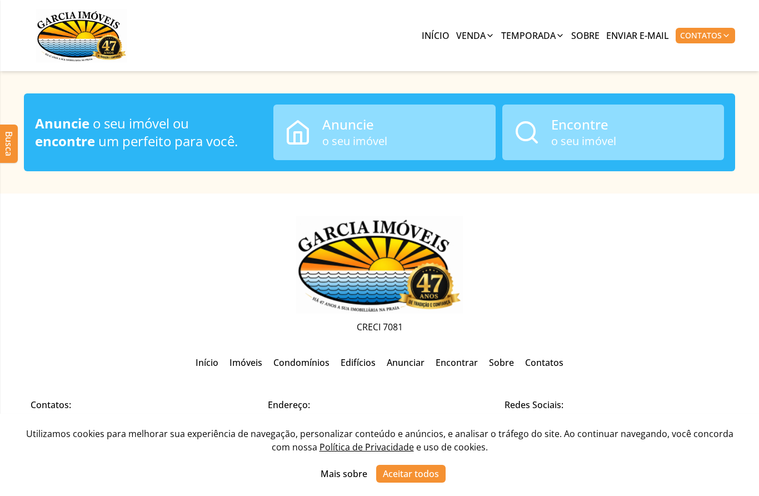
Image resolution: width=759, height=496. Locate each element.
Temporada (528, 35)
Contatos (701, 35)
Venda (471, 35)
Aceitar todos (411, 474)
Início (436, 35)
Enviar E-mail (637, 35)
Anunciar (406, 362)
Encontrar (457, 362)
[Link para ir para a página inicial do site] (81, 35)
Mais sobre (344, 474)
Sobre (585, 35)
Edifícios (358, 362)
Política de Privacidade (366, 447)
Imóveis (245, 362)
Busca (9, 143)
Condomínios (301, 362)
